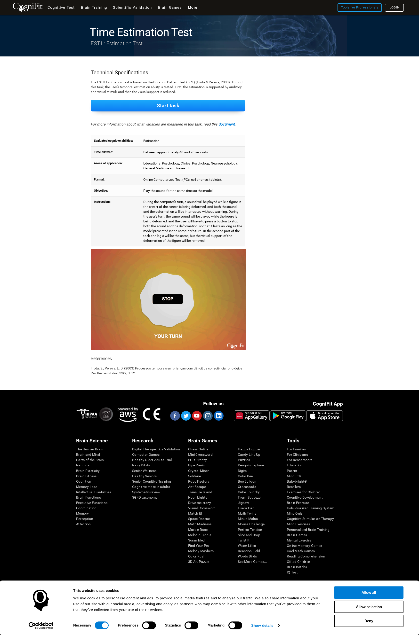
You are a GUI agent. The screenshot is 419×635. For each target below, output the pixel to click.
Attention (83, 524)
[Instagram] (207, 416)
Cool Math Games (301, 551)
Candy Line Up (249, 454)
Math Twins (247, 513)
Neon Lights (197, 497)
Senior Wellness (144, 471)
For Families (296, 449)
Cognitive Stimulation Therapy (310, 519)
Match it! (195, 513)
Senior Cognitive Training (151, 481)
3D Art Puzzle (198, 562)
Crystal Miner (198, 471)
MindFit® (294, 476)
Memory (82, 513)
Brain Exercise (298, 503)
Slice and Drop (249, 535)
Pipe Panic (196, 465)
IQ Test (292, 572)
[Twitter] (186, 416)
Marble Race (198, 530)
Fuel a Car (246, 508)
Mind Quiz (295, 513)
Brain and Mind (88, 454)
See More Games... (252, 562)
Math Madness (199, 524)
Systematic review (146, 492)
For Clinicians (297, 454)
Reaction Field (249, 551)
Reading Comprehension (306, 556)
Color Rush (196, 556)
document (226, 124)
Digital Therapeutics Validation (156, 449)
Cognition (83, 481)
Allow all (369, 592)
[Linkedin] (218, 416)
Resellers (294, 487)
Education (295, 465)
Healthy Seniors (144, 476)
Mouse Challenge (251, 524)
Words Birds (247, 556)
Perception (84, 519)
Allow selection (369, 607)
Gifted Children (298, 562)
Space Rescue (199, 519)
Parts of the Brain (90, 460)
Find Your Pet (198, 546)
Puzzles (244, 460)
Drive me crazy (199, 503)
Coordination (86, 508)
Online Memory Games (304, 546)
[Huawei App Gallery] (252, 415)
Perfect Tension (250, 530)
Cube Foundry (249, 492)
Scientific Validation (132, 7)
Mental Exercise (299, 540)
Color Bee (245, 476)
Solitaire (194, 476)
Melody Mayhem (201, 551)
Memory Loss (86, 487)
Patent (292, 471)
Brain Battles (297, 567)
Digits (242, 471)
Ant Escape (197, 487)
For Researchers (299, 460)
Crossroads (247, 487)
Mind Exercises (298, 524)
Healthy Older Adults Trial (152, 460)
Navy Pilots (141, 465)
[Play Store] (288, 415)
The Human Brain (89, 449)
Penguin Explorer (251, 465)
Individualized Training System (310, 508)
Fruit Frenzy (197, 460)
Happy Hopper (249, 449)
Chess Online (198, 449)
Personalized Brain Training (308, 530)
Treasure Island (200, 492)
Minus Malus (248, 519)
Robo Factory (198, 481)
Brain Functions (88, 497)
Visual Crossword (202, 508)
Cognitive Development (305, 497)
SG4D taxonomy (145, 497)
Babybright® (297, 481)
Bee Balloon (247, 481)
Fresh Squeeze (249, 497)
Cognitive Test (61, 7)
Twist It (244, 540)
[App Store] (324, 415)
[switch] (149, 625)
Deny (368, 621)
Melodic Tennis (199, 535)
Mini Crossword (200, 454)
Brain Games (297, 535)
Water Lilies (247, 546)
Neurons (82, 465)
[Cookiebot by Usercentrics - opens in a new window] (41, 625)
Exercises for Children (304, 492)
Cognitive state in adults (151, 487)
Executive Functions (91, 503)
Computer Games (146, 454)
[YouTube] (197, 416)
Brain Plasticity (88, 471)
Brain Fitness (86, 476)
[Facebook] (175, 416)
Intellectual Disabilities (93, 492)
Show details (262, 625)
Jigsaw (243, 503)
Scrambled (196, 540)
